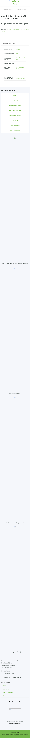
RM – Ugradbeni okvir (20, 58)
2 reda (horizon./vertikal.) (20, 77)
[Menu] (2, 3)
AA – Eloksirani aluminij (20, 68)
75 (16, 63)
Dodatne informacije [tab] (9, 43)
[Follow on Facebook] (11, 705)
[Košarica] (28, 3)
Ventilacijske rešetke (8, 9)
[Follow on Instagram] (15, 705)
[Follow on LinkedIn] (19, 705)
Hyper (17, 732)
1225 (17, 54)
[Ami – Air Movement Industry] (15, 3)
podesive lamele (20, 73)
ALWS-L (15, 11)
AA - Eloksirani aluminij (20, 9)
